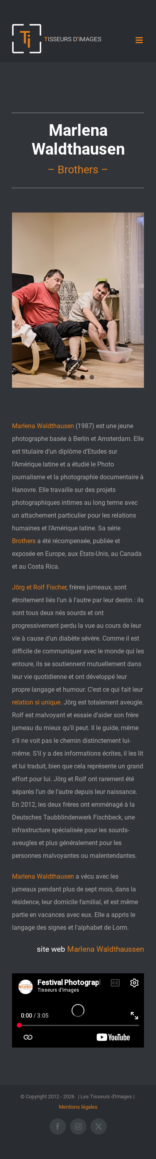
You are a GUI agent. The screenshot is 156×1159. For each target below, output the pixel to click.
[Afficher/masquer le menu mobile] (140, 40)
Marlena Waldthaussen (105, 949)
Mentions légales (78, 1107)
